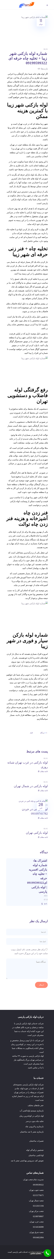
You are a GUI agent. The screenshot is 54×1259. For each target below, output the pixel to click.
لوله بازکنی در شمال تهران (31, 786)
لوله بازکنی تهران (37, 832)
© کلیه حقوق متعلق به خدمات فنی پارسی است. (27, 1252)
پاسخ (45, 903)
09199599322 (38, 1185)
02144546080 (38, 1227)
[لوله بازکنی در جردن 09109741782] (33, 801)
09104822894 (38, 1238)
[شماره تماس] (47, 1253)
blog (46, 49)
